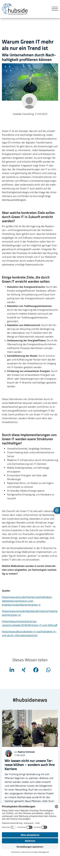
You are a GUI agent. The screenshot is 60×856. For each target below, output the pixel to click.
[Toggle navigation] (53, 9)
